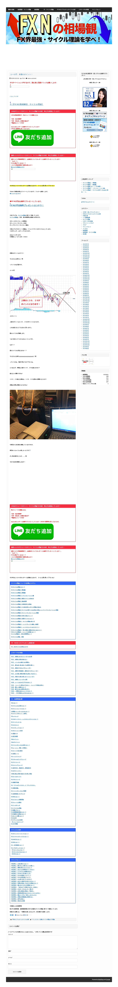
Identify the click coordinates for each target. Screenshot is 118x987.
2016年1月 (86, 339)
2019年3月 (86, 269)
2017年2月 (86, 315)
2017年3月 (86, 313)
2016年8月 (86, 326)
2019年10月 (86, 257)
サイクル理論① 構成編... (90, 184)
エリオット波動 (38, 919)
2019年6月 (86, 264)
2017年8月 (86, 304)
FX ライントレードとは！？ (18, 708)
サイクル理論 (46, 919)
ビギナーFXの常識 (84, 9)
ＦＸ (33, 919)
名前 (9, 951)
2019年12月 (86, 253)
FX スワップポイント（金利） (19, 713)
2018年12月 (86, 275)
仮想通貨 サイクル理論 (24, 9)
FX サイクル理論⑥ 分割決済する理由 (21, 604)
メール (10, 957)
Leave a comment (32, 78)
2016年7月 (86, 328)
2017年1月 (86, 317)
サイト (10, 964)
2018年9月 (86, 280)
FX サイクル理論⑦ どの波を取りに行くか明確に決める (26, 607)
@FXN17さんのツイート (87, 202)
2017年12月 (86, 297)
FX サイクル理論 (48, 9)
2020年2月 (86, 249)
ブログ (84, 225)
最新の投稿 (11, 9)
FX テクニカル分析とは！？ (18, 705)
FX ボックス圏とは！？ (17, 816)
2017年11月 (86, 299)
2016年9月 (86, 324)
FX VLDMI (14, 818)
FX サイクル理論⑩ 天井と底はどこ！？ (22, 615)
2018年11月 (86, 277)
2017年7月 (86, 306)
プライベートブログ (88, 223)
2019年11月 (86, 255)
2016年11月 (86, 321)
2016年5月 (86, 332)
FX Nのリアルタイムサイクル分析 (66, 9)
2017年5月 (86, 310)
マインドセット (96, 9)
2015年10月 (86, 345)
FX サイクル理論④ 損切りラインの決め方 (22, 598)
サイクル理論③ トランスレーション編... (94, 188)
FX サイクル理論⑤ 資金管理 (19, 601)
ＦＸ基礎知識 (86, 217)
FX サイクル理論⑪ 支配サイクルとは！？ (22, 618)
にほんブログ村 (14, 96)
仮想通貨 (36, 9)
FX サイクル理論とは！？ (18, 587)
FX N (23, 78)
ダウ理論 (52, 919)
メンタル (85, 228)
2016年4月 (86, 334)
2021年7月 (86, 244)
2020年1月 (86, 251)
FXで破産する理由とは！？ (18, 814)
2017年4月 (86, 312)
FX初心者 (85, 215)
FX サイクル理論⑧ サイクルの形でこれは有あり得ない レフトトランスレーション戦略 (34, 610)
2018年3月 (86, 291)
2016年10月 (86, 323)
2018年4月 (86, 290)
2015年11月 (86, 343)
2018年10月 (86, 279)
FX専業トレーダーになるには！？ (20, 711)
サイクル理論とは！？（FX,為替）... (92, 186)
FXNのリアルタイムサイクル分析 (20, 919)
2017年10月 (86, 301)
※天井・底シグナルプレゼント (91, 212)
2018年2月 (86, 293)
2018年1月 (86, 295)
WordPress (101, 979)
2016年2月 (86, 337)
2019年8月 (86, 260)
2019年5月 (86, 266)
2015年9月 (86, 346)
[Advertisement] (59, 58)
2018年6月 (86, 286)
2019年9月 (86, 258)
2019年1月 (86, 273)
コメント (10, 934)
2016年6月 (86, 330)
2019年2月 (86, 271)
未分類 (84, 234)
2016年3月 (86, 335)
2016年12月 (86, 319)
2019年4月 (86, 268)
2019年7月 (86, 262)
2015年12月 (86, 341)
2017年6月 (86, 308)
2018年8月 (86, 282)
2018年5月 (86, 288)
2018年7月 (86, 284)
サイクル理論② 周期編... (90, 182)
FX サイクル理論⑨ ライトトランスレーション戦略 (25, 612)
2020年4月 (86, 246)
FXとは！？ (14, 703)
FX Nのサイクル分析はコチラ (19, 646)
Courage (108, 979)
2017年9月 (86, 302)
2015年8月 (86, 348)
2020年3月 (86, 247)
